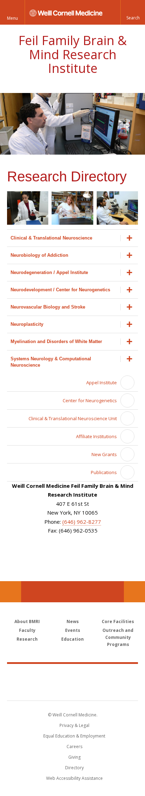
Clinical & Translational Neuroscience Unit (73, 418)
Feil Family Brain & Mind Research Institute (72, 54)
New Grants (104, 454)
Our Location (10, 591)
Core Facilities (118, 621)
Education (72, 639)
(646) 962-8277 (81, 521)
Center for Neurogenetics (90, 400)
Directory (74, 768)
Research (27, 639)
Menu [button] (12, 18)
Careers (74, 747)
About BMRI (27, 621)
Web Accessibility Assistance (74, 778)
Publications (104, 472)
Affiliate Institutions (96, 436)
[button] (132, 12)
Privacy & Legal (74, 725)
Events (72, 630)
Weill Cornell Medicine (72, 674)
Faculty (27, 630)
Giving (74, 757)
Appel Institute (101, 382)
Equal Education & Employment (74, 736)
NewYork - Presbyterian (72, 689)
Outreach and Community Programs (117, 637)
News (73, 621)
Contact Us (134, 591)
